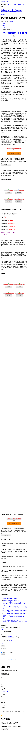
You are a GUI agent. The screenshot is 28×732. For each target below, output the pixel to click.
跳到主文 (3, 14)
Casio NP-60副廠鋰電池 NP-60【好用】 (12, 602)
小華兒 (2, 629)
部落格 (5, 25)
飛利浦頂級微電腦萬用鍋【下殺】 (11, 620)
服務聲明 (14, 713)
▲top (2, 643)
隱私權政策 (24, 711)
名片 (4, 27)
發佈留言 (3, 654)
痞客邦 (9, 637)
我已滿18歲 (3, 729)
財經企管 (11, 640)
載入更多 (3, 645)
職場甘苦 (12, 21)
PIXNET (6, 711)
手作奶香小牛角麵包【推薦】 (10, 598)
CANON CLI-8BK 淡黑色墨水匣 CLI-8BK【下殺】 (15, 621)
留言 (12, 637)
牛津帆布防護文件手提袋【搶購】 (15, 33)
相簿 (4, 24)
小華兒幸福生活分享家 (11, 10)
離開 (8, 729)
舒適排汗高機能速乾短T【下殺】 (11, 600)
